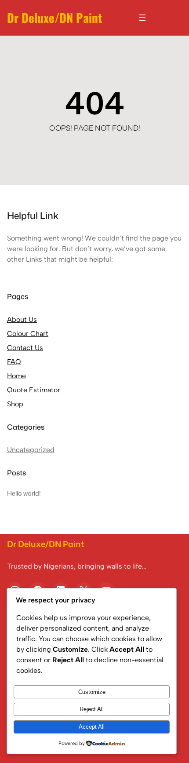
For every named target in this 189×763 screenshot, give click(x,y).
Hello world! (24, 493)
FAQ (14, 362)
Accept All (92, 726)
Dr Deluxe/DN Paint (54, 17)
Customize (91, 692)
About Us (22, 319)
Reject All (92, 709)
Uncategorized (31, 449)
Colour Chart (27, 333)
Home (16, 376)
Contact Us (25, 347)
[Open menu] (142, 17)
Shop (15, 404)
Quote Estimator (33, 390)
